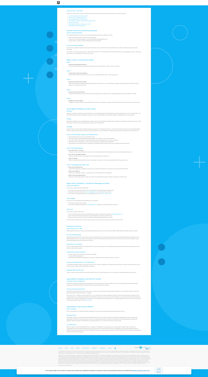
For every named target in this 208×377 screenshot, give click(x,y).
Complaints (94, 348)
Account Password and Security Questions (78, 16)
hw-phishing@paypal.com (92, 192)
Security (109, 348)
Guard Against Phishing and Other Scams (78, 19)
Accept (159, 369)
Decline (159, 372)
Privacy (66, 348)
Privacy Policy (88, 300)
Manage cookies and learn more (141, 370)
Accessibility (102, 348)
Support (60, 348)
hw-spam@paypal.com (92, 204)
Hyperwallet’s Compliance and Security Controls (80, 24)
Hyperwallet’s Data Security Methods (77, 25)
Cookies (78, 348)
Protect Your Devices (73, 22)
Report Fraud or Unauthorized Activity (77, 17)
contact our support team (105, 193)
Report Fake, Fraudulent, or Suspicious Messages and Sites (82, 20)
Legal (72, 348)
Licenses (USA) (85, 348)
